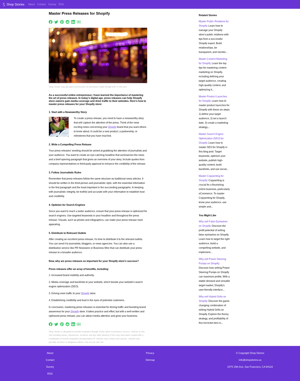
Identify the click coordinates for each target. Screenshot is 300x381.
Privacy (150, 353)
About (31, 4)
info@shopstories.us (250, 360)
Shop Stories (15, 4)
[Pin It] (62, 21)
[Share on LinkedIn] (73, 21)
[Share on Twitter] (56, 21)
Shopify (112, 127)
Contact (41, 4)
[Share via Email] (79, 21)
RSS (61, 4)
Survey (52, 4)
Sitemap (150, 360)
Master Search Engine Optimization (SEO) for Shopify (211, 138)
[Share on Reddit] (67, 21)
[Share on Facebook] (50, 21)
